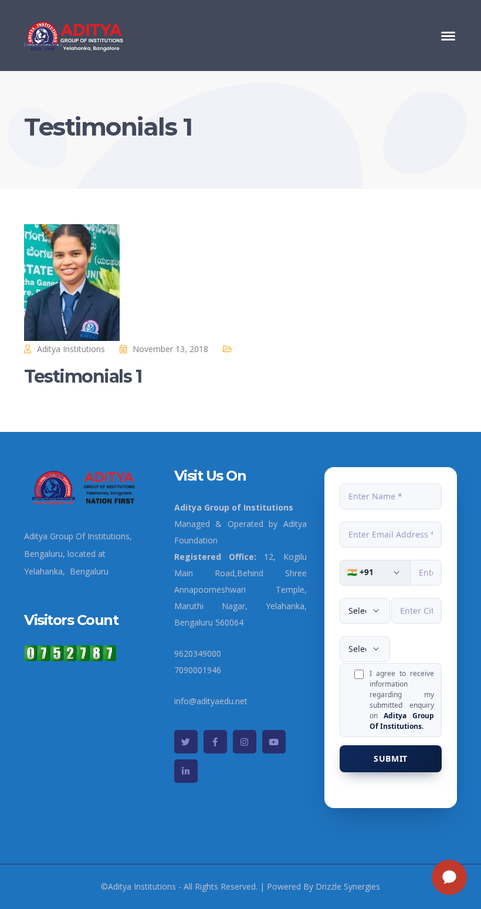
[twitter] (186, 741)
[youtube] (274, 741)
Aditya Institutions (71, 348)
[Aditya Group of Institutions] (74, 34)
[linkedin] (186, 771)
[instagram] (244, 741)
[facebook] (215, 741)
